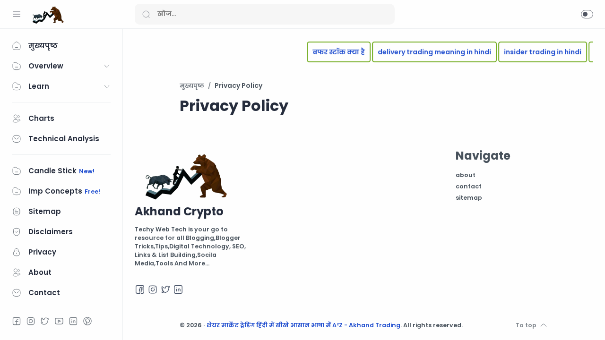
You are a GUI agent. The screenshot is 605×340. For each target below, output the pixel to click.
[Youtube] (59, 321)
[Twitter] (45, 321)
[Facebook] (16, 321)
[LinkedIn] (73, 321)
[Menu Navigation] (16, 14)
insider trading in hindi (539, 52)
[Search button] (146, 14)
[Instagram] (30, 321)
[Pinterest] (87, 321)
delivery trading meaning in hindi (430, 52)
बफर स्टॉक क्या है (335, 52)
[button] (587, 14)
